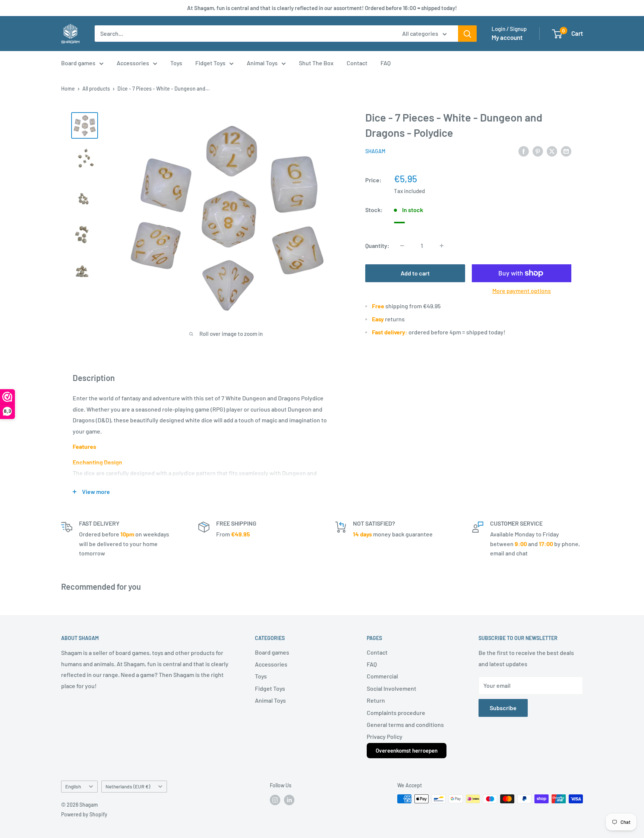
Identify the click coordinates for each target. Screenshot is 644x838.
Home (68, 88)
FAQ (386, 62)
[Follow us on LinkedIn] (289, 799)
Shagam (375, 151)
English (73, 786)
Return (376, 700)
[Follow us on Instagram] (275, 799)
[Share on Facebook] (523, 151)
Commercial (382, 676)
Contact (357, 62)
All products (96, 88)
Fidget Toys (210, 62)
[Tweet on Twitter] (552, 151)
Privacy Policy (384, 736)
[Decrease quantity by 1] (402, 245)
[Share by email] (566, 151)
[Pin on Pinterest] (538, 151)
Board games (78, 62)
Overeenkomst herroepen (407, 750)
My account (507, 37)
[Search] (467, 33)
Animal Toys (262, 62)
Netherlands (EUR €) (127, 786)
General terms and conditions (405, 724)
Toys (176, 62)
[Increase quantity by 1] (441, 245)
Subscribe (503, 707)
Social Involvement (391, 688)
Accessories (133, 62)
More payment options (521, 290)
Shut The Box (316, 62)
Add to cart (415, 273)
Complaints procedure (396, 712)
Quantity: (377, 245)
